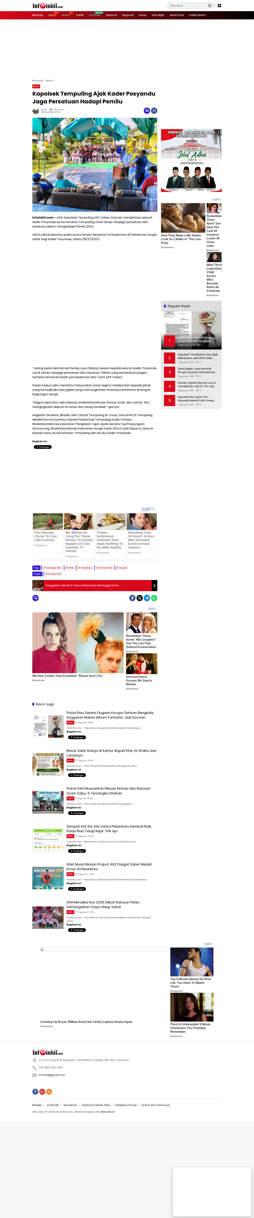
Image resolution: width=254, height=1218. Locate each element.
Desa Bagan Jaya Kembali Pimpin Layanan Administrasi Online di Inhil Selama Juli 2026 (197, 370)
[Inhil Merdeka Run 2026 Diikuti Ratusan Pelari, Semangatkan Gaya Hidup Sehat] (48, 917)
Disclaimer (70, 1105)
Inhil (71, 568)
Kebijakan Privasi (125, 1105)
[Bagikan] (154, 111)
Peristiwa (86, 568)
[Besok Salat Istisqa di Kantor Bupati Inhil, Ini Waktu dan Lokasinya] (48, 764)
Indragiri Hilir (53, 568)
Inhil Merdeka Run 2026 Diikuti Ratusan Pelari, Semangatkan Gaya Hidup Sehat (103, 904)
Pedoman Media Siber (96, 1105)
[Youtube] (42, 1092)
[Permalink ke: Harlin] (36, 110)
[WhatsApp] (154, 598)
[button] (209, 5)
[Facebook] (132, 598)
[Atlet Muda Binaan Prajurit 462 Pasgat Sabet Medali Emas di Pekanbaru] (48, 878)
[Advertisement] (127, 49)
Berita (36, 86)
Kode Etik (53, 1105)
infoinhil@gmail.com (52, 1075)
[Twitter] (139, 598)
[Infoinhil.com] (51, 5)
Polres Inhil (105, 568)
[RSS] (49, 1092)
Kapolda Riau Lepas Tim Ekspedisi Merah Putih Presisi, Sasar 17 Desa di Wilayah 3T (196, 399)
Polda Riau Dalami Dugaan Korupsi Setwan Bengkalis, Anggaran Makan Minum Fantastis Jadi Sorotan (110, 715)
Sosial (123, 568)
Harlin (44, 110)
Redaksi (37, 1105)
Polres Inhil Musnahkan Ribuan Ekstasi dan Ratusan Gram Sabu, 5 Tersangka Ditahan (108, 790)
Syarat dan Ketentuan (156, 1105)
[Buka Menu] (219, 5)
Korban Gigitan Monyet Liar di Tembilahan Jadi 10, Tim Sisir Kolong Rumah (197, 384)
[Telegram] (147, 598)
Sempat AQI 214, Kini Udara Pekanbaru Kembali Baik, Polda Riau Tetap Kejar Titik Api (109, 828)
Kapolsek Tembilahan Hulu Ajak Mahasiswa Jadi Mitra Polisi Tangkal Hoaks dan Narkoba (198, 356)
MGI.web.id (107, 1112)
